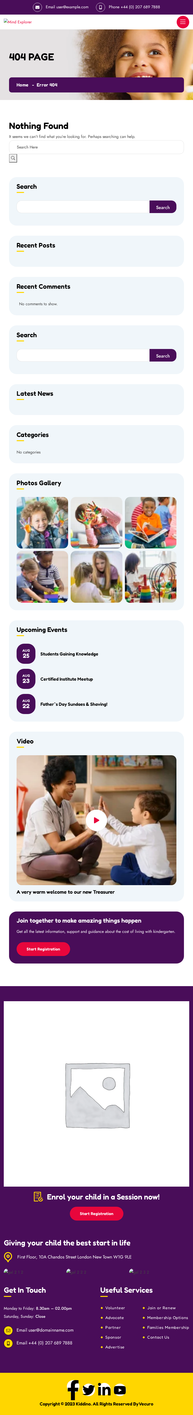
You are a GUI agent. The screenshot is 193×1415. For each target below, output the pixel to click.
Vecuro (146, 1403)
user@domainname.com (51, 1330)
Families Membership (168, 1327)
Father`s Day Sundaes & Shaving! (73, 704)
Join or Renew (161, 1308)
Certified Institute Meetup (66, 679)
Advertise (115, 1347)
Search (27, 186)
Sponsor (113, 1337)
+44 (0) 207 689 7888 (140, 7)
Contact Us (158, 1337)
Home (22, 84)
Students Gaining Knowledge (69, 653)
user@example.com (72, 7)
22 (26, 704)
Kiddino (83, 1403)
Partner (113, 1327)
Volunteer (115, 1308)
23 (26, 678)
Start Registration (43, 948)
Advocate (114, 1318)
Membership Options (167, 1318)
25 (26, 653)
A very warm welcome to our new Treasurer (66, 892)
